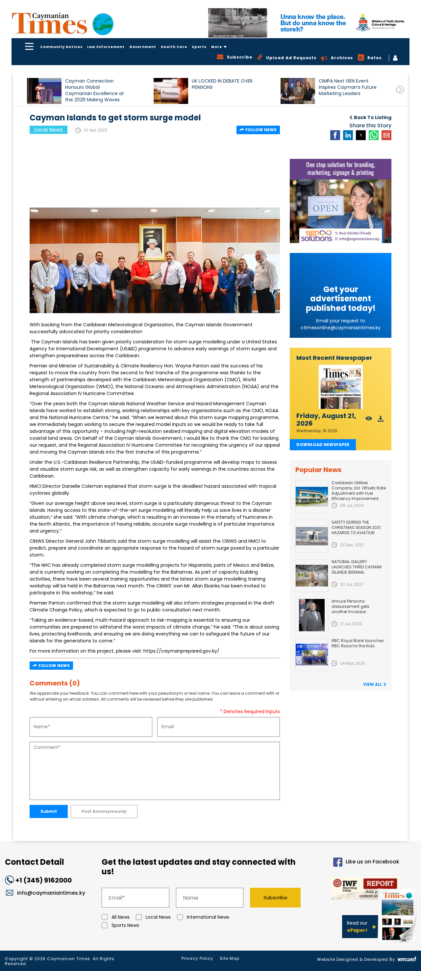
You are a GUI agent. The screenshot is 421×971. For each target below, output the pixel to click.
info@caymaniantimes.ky (51, 893)
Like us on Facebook (372, 861)
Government (142, 46)
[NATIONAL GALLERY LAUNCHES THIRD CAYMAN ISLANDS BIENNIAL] (312, 576)
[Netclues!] (407, 959)
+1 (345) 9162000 (43, 880)
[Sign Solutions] (340, 201)
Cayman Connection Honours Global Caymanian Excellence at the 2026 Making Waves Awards (94, 90)
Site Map (229, 958)
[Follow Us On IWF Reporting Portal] (355, 889)
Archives (342, 58)
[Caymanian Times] (62, 23)
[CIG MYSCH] (308, 22)
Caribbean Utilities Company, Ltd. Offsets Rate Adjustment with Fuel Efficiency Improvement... (359, 490)
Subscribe (275, 897)
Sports (199, 46)
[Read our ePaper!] (398, 944)
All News (120, 917)
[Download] (381, 420)
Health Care (174, 46)
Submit (48, 811)
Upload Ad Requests (291, 58)
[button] (44, 91)
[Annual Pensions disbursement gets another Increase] (312, 615)
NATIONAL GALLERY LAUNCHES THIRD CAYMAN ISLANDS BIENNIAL (357, 567)
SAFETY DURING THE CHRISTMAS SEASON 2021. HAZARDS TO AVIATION (357, 527)
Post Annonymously (104, 811)
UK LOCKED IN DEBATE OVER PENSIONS (222, 84)
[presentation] (400, 89)
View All (372, 684)
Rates (374, 58)
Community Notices (61, 46)
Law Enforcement (106, 46)
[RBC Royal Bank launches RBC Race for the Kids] (312, 654)
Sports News (125, 925)
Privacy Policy (197, 958)
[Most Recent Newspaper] (340, 387)
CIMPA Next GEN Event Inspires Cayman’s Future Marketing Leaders (348, 87)
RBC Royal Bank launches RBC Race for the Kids (358, 643)
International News (208, 917)
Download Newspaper (322, 444)
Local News (158, 917)
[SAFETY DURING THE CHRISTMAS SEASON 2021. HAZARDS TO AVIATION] (312, 536)
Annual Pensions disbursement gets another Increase (350, 606)
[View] (369, 420)
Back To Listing (372, 117)
